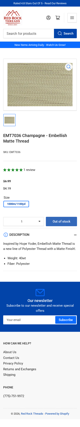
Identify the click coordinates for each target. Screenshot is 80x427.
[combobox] (40, 33)
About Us (9, 352)
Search (68, 33)
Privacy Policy (13, 363)
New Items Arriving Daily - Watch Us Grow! (40, 45)
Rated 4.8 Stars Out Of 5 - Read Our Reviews (40, 3)
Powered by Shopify (57, 413)
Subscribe (66, 320)
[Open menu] (72, 17)
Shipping (9, 375)
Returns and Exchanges (19, 369)
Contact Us (11, 358)
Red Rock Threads (32, 413)
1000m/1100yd (16, 203)
